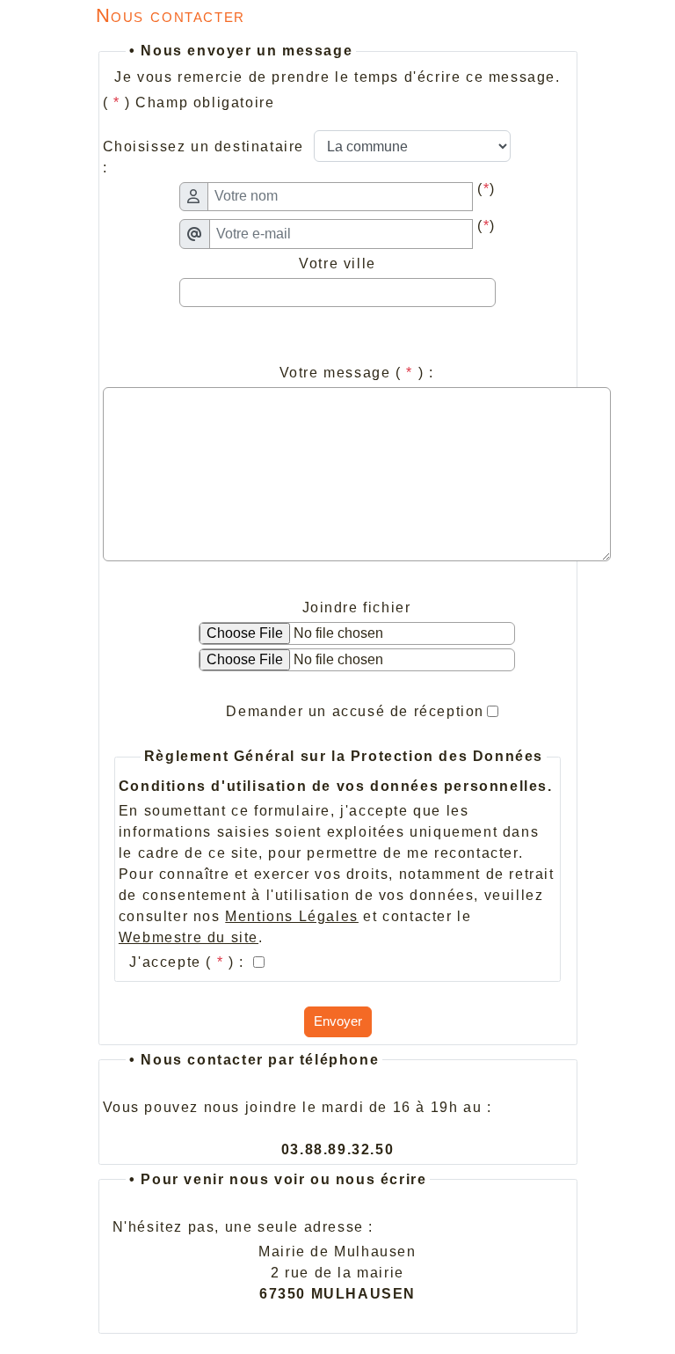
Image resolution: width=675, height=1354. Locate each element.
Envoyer (338, 1021)
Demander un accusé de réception (355, 711)
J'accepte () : (189, 962)
